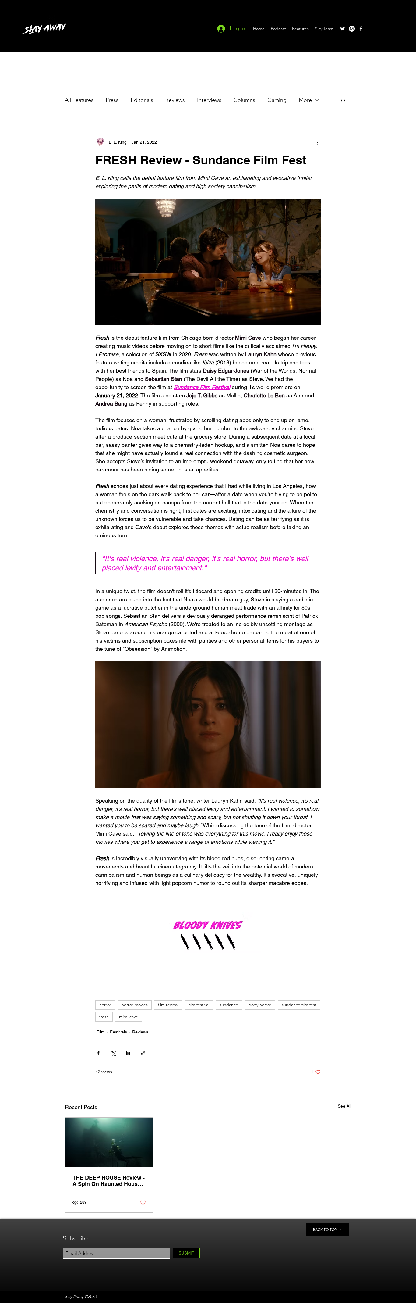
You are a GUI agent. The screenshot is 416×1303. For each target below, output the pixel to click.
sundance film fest (299, 1005)
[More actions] (317, 142)
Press (112, 100)
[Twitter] (343, 29)
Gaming (277, 100)
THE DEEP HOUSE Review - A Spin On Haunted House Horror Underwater (108, 1180)
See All (344, 1106)
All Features (79, 100)
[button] (343, 100)
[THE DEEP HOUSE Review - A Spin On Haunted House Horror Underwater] (109, 1142)
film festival (199, 1005)
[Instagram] (352, 29)
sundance (229, 1005)
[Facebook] (361, 29)
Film (101, 1031)
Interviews (209, 100)
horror (105, 1005)
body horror (260, 1005)
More (305, 100)
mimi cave (128, 1016)
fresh (104, 1016)
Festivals (118, 1031)
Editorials (142, 100)
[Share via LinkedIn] (128, 1053)
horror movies (135, 1005)
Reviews (175, 100)
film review (168, 1005)
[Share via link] (143, 1053)
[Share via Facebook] (98, 1053)
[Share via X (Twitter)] (113, 1053)
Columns (244, 100)
